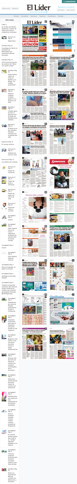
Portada (16, 16)
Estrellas (60, 16)
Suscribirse (61, 10)
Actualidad (24, 16)
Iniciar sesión (70, 10)
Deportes (42, 16)
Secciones (7, 8)
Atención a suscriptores (67, 7)
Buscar (16, 8)
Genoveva (33, 16)
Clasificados (52, 16)
